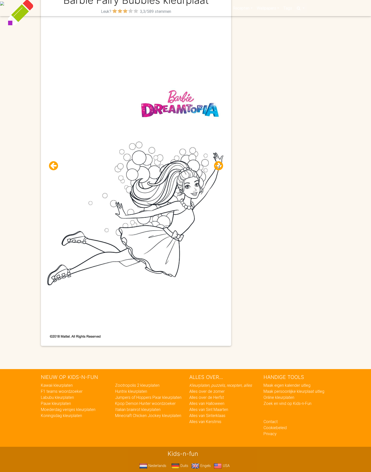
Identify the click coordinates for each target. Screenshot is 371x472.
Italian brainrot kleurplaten (138, 409)
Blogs (140, 8)
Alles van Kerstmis (205, 421)
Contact (270, 421)
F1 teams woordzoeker (62, 391)
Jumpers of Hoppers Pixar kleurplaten (148, 397)
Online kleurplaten (278, 397)
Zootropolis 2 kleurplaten (137, 385)
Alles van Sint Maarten (208, 409)
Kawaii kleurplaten (57, 385)
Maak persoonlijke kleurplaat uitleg (293, 391)
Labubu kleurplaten (57, 397)
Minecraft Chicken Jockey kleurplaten (148, 415)
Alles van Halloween (206, 403)
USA (226, 465)
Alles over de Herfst (206, 397)
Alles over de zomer (207, 391)
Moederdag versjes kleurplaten (68, 409)
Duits (183, 465)
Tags (287, 8)
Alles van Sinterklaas (207, 415)
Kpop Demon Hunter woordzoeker (145, 403)
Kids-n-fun (74, 7)
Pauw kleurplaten (56, 403)
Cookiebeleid (275, 427)
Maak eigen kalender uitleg (286, 385)
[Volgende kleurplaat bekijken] (216, 166)
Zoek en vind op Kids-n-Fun (287, 403)
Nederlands (156, 465)
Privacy (270, 433)
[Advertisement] (136, 50)
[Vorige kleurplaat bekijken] (55, 166)
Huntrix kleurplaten (131, 391)
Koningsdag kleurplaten (61, 415)
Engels (205, 465)
